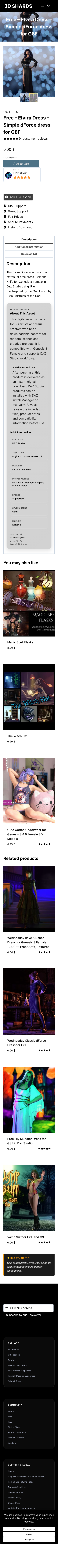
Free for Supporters (17, 1365)
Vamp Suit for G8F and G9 (25, 1237)
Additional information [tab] (29, 246)
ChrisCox (20, 173)
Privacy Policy (14, 1497)
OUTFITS (10, 112)
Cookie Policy (14, 1503)
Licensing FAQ (16, 541)
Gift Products (14, 1355)
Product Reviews (16, 1437)
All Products (13, 1349)
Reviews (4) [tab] (29, 254)
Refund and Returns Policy (20, 1482)
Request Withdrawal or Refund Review (26, 1476)
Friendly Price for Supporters (21, 1376)
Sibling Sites (13, 1427)
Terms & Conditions (17, 1487)
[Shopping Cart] (48, 5)
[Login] (53, 5)
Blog (10, 1416)
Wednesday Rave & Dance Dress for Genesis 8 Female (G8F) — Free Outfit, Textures (28, 942)
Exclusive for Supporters (19, 1370)
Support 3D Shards (18, 544)
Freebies (12, 1360)
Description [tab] (29, 239)
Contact (11, 1471)
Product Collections (17, 1432)
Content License (15, 1492)
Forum (11, 1411)
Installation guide (17, 537)
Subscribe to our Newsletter (23, 1314)
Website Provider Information (21, 1508)
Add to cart (21, 163)
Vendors (12, 1443)
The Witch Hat (17, 736)
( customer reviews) (34, 138)
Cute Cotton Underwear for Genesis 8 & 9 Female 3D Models (26, 834)
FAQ (10, 1422)
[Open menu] (42, 6)
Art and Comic (14, 1381)
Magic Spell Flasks (20, 642)
